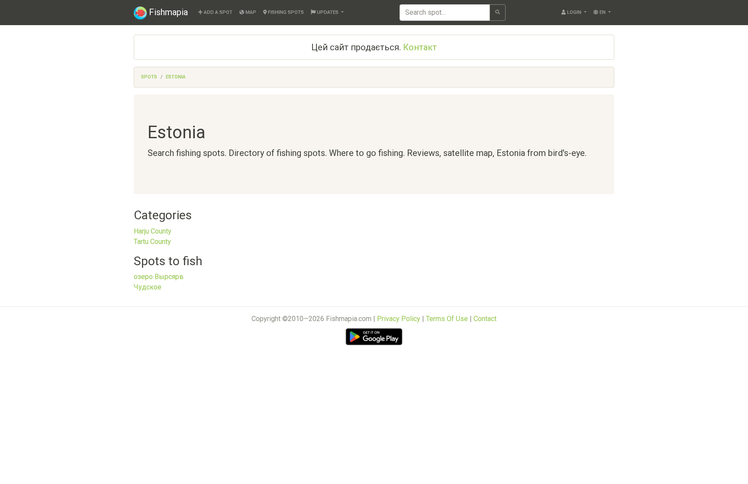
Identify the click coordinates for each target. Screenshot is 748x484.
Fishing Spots (285, 12)
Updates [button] (328, 12)
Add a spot (217, 12)
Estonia (176, 77)
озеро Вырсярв (159, 277)
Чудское (147, 287)
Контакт (420, 47)
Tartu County (152, 241)
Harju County (152, 231)
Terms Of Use (447, 319)
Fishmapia (167, 12)
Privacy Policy (398, 319)
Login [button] (574, 12)
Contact (485, 319)
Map (250, 12)
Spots (149, 77)
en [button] (602, 12)
